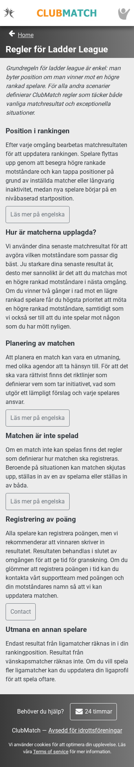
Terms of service (50, 751)
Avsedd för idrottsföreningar (85, 730)
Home (26, 35)
